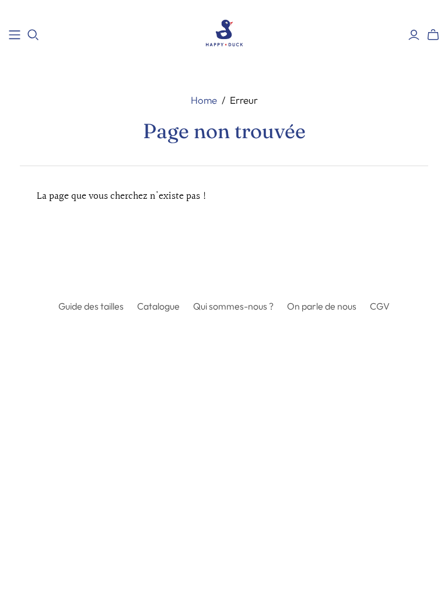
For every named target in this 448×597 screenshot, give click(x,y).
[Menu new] (14, 35)
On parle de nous (321, 306)
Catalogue (158, 306)
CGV (380, 306)
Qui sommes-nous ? (233, 306)
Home (204, 100)
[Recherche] (33, 35)
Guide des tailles (91, 306)
